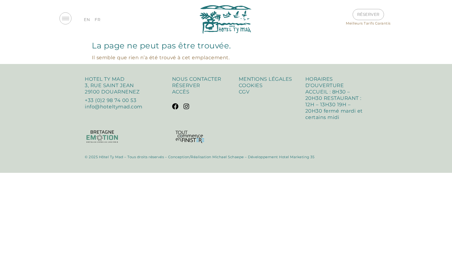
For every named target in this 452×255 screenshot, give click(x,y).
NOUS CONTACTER (196, 79)
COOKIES (251, 85)
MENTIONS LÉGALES (265, 79)
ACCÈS (181, 92)
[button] (65, 19)
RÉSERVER (186, 85)
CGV (245, 92)
